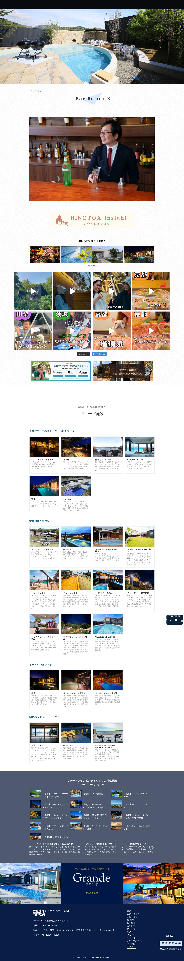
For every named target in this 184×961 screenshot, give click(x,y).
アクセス (131, 929)
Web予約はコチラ (170, 949)
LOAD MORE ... (92, 265)
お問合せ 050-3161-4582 (46, 925)
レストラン (132, 917)
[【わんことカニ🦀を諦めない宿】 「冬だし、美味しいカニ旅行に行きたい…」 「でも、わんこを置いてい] (151, 331)
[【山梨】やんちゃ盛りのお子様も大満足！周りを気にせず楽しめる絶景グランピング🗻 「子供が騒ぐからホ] (33, 331)
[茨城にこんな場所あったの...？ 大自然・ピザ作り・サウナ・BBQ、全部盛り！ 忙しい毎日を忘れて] (33, 291)
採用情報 (131, 944)
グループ (131, 935)
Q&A (129, 932)
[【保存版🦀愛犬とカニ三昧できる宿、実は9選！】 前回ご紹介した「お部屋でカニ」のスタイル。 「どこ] (151, 291)
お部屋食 (131, 923)
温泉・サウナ (133, 914)
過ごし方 (131, 926)
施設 (129, 911)
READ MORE (92, 893)
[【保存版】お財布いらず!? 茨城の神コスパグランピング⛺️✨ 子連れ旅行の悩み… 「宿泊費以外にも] (72, 331)
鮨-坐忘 (130, 920)
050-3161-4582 (172, 943)
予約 (131, 947)
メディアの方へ (134, 941)
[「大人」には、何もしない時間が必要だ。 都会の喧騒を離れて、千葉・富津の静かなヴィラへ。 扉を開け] (72, 291)
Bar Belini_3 (93, 98)
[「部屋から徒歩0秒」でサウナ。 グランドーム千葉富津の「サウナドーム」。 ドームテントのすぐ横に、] (112, 291)
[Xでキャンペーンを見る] (69, 375)
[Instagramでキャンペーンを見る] (58, 375)
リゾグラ (131, 938)
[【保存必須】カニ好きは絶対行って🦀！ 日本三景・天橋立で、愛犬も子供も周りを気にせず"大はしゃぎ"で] (112, 331)
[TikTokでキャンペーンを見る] (80, 375)
